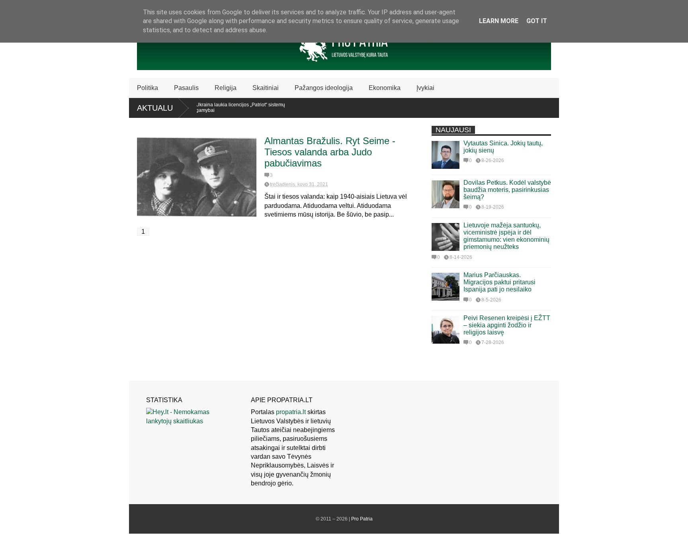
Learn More (498, 21)
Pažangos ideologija (324, 87)
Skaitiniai (265, 87)
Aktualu (155, 108)
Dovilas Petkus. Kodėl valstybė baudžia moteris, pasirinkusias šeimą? (507, 189)
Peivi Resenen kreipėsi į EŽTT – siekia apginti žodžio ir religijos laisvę (506, 325)
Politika (147, 87)
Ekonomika (385, 87)
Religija (225, 87)
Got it (536, 21)
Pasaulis (186, 87)
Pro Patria (362, 519)
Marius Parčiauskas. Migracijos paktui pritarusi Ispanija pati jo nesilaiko (499, 282)
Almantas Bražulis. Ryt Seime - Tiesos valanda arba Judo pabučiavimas (329, 151)
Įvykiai (425, 87)
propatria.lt (291, 412)
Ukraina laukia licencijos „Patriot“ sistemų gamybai (232, 107)
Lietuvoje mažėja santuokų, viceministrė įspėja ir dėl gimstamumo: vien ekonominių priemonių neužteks (506, 236)
